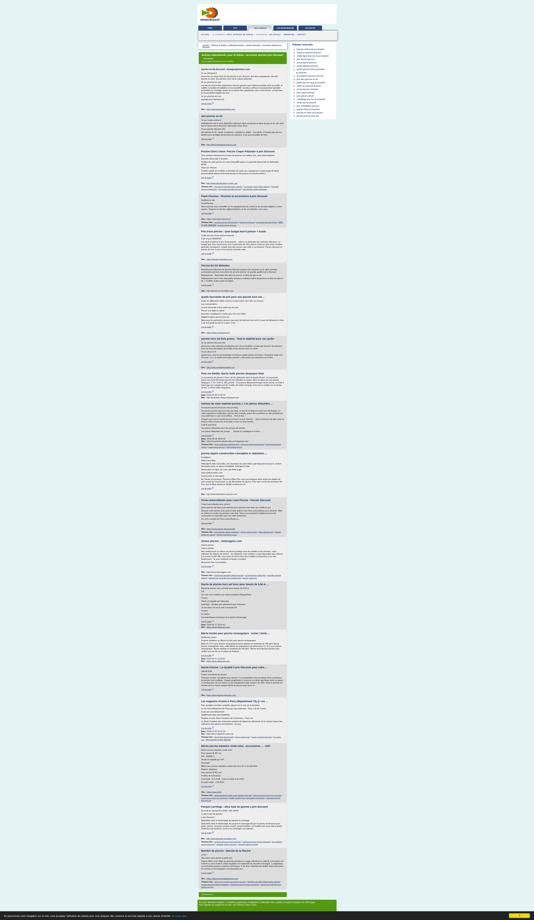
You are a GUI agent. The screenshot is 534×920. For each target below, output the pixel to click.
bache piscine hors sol (308, 116)
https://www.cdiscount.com (218, 627)
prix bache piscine (306, 59)
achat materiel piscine (307, 66)
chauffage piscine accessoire (311, 99)
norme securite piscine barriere (215, 884)
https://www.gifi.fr (214, 792)
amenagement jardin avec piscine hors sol (233, 795)
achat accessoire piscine (309, 52)
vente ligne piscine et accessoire (313, 56)
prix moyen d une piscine (218, 740)
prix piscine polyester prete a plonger (228, 187)
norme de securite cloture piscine (228, 575)
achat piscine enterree (307, 89)
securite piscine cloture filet (255, 576)
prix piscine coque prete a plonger (257, 187)
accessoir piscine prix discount (226, 222)
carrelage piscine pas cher (226, 845)
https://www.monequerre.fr (218, 333)
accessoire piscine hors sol (310, 76)
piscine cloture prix (250, 578)
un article (275, 35)
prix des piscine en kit (307, 79)
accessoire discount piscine (266, 222)
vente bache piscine (306, 102)
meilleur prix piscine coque (227, 535)
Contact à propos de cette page (299, 902)
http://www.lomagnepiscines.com (221, 109)
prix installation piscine (308, 106)
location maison (285, 28)
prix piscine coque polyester (255, 189)
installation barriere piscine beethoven (244, 885)
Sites (229, 35)
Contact (301, 35)
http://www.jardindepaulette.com (221, 367)
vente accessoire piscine (309, 86)
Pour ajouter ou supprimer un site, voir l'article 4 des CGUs (227, 905)
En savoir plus (179, 916)
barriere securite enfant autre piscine (264, 882)
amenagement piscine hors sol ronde (267, 795)
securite (310, 28)
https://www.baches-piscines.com (221, 695)
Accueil (205, 35)
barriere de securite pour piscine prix (225, 578)
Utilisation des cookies (271, 902)
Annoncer (288, 35)
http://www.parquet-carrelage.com (221, 838)
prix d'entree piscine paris (224, 737)
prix (210, 28)
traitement (260, 28)
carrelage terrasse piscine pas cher (227, 842)
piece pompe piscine (234, 447)
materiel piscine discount (216, 447)
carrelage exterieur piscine (248, 845)
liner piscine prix (266, 532)
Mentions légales (216, 902)
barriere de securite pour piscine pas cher (230, 882)
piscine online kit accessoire (310, 49)
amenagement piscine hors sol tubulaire (214, 798)
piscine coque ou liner (249, 532)
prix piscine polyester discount (229, 189)
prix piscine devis (305, 96)
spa (235, 28)
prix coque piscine (306, 92)
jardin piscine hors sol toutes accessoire (247, 798)
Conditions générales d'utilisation (242, 902)
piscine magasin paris (242, 737)
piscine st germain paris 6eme (262, 737)
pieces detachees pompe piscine (226, 444)
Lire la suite (206, 103)
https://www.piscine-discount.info (221, 529)
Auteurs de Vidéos (243, 35)
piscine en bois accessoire (310, 112)
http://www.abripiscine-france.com (221, 145)
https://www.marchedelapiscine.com (222, 878)
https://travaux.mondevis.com (219, 259)
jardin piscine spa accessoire (311, 82)
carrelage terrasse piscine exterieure (256, 842)
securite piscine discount (227, 225)
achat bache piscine (306, 62)
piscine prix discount (247, 222)
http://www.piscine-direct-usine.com (222, 183)
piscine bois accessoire (308, 109)
